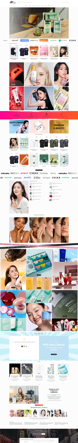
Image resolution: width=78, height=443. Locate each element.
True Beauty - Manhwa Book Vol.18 (36, 199)
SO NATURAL (51, 45)
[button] (37, 37)
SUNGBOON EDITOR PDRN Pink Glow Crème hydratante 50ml (44, 58)
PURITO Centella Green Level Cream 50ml (64, 166)
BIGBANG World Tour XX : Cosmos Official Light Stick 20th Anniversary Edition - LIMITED (14, 59)
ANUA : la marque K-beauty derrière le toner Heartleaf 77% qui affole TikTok (63, 376)
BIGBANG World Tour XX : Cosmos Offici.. (37, 186)
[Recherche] (64, 2)
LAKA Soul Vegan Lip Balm (55, 186)
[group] (39, 22)
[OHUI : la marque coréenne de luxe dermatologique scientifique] (14, 370)
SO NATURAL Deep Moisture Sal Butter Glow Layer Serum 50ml (54, 58)
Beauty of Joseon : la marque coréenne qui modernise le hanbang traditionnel (51, 376)
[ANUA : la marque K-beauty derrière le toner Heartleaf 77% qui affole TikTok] (63, 370)
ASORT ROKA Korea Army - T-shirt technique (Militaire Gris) (64, 150)
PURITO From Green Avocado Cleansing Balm (54, 166)
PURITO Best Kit (44, 166)
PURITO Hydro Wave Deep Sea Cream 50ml (34, 166)
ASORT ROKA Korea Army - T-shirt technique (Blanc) (34, 150)
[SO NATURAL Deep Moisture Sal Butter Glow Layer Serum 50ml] (54, 51)
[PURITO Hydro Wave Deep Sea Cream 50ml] (34, 159)
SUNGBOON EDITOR (42, 45)
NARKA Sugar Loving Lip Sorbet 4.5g (64, 58)
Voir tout (68, 43)
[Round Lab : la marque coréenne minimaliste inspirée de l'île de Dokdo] (39, 370)
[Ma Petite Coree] (13, 2)
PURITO (20, 153)
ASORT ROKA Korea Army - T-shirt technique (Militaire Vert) (54, 150)
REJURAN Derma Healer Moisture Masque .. (57, 183)
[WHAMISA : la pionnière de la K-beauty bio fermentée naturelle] (27, 370)
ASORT (20, 45)
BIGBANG (11, 45)
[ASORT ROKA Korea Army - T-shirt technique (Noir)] (44, 143)
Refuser (51, 441)
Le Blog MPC (59, 424)
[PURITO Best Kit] (44, 159)
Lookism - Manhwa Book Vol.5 (56, 199)
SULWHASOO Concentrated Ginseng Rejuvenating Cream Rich (34, 58)
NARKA (60, 45)
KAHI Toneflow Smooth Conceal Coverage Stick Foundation (14, 150)
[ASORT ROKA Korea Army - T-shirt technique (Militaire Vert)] (54, 143)
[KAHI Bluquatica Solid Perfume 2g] (24, 143)
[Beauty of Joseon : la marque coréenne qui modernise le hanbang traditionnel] (51, 370)
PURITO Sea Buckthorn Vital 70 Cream (24, 166)
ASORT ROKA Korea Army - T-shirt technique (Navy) (24, 58)
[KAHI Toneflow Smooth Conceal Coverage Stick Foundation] (14, 143)
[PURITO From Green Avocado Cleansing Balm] (54, 159)
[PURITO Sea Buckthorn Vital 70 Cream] (24, 159)
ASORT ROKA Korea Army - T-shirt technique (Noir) (44, 150)
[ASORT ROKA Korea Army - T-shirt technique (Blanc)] (34, 143)
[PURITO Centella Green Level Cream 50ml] (64, 159)
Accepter (38, 441)
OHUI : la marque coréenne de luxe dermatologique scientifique (15, 376)
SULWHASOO (31, 45)
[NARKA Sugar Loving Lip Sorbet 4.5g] (64, 51)
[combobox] (41, 2)
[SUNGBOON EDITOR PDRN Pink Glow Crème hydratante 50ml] (44, 51)
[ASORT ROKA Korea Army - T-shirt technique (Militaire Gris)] (64, 143)
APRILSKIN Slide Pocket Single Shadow (37, 189)
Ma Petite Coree (39, 430)
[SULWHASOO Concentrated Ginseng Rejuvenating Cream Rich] (34, 51)
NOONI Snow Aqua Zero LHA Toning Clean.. (57, 189)
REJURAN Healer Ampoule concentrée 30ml (37, 183)
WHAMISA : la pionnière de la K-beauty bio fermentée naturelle (27, 376)
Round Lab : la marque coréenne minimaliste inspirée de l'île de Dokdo (39, 376)
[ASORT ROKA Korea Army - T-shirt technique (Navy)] (24, 51)
